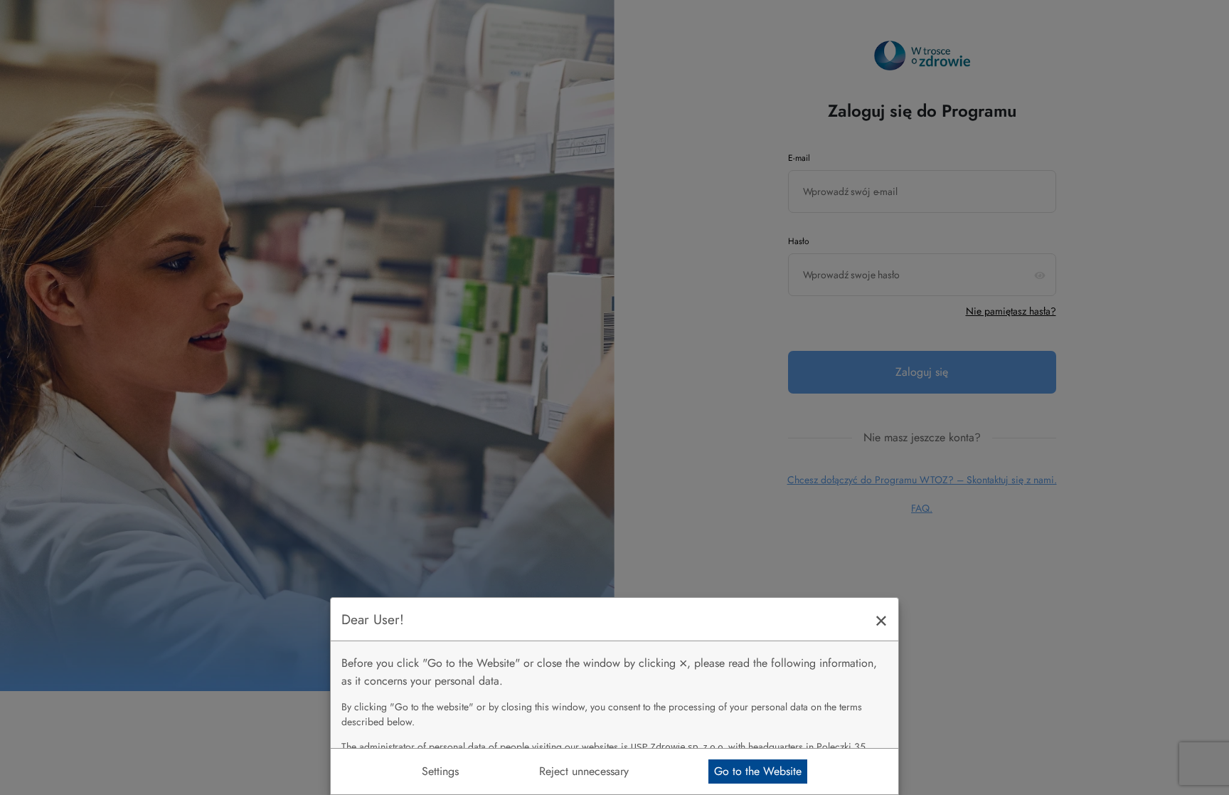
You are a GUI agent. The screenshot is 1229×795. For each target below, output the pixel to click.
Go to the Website (758, 771)
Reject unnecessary (584, 771)
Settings (440, 771)
